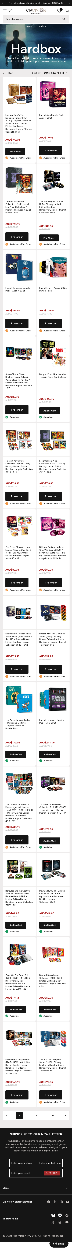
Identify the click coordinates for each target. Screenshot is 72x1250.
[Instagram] (61, 1202)
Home (29, 26)
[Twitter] (55, 1202)
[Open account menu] (11, 11)
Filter (9, 72)
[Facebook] (49, 1202)
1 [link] (19, 1115)
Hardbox (42, 26)
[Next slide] (70, 3)
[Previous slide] (2, 3)
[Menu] (5, 11)
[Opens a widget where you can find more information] (59, 1244)
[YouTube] (67, 1202)
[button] (59, 11)
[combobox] (32, 19)
